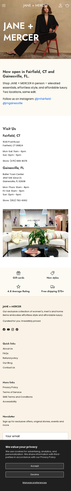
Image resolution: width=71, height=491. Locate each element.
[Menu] (4, 5)
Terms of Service (12, 392)
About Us (8, 348)
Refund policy (10, 358)
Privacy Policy (47, 457)
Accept (35, 466)
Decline (35, 474)
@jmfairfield (43, 99)
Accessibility (10, 401)
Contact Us (9, 367)
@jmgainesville (13, 103)
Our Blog (7, 363)
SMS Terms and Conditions (18, 396)
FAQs (5, 353)
